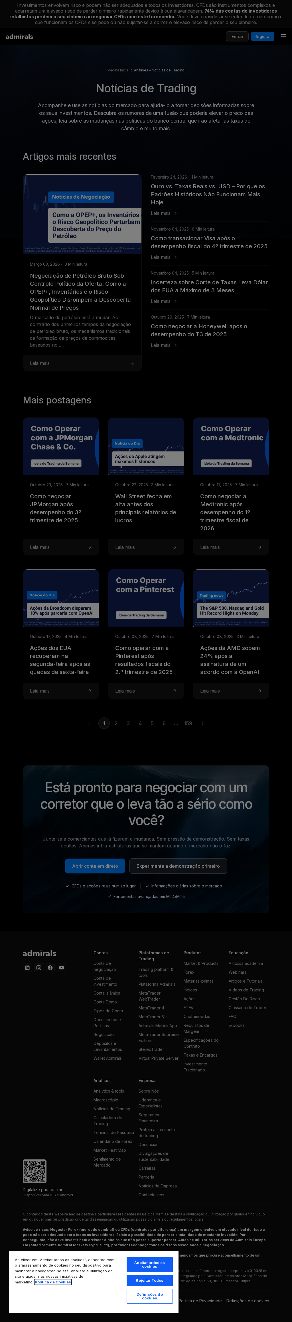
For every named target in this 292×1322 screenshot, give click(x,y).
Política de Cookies (53, 1282)
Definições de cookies (150, 1296)
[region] (94, 1282)
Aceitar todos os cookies (149, 1264)
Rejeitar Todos (149, 1280)
